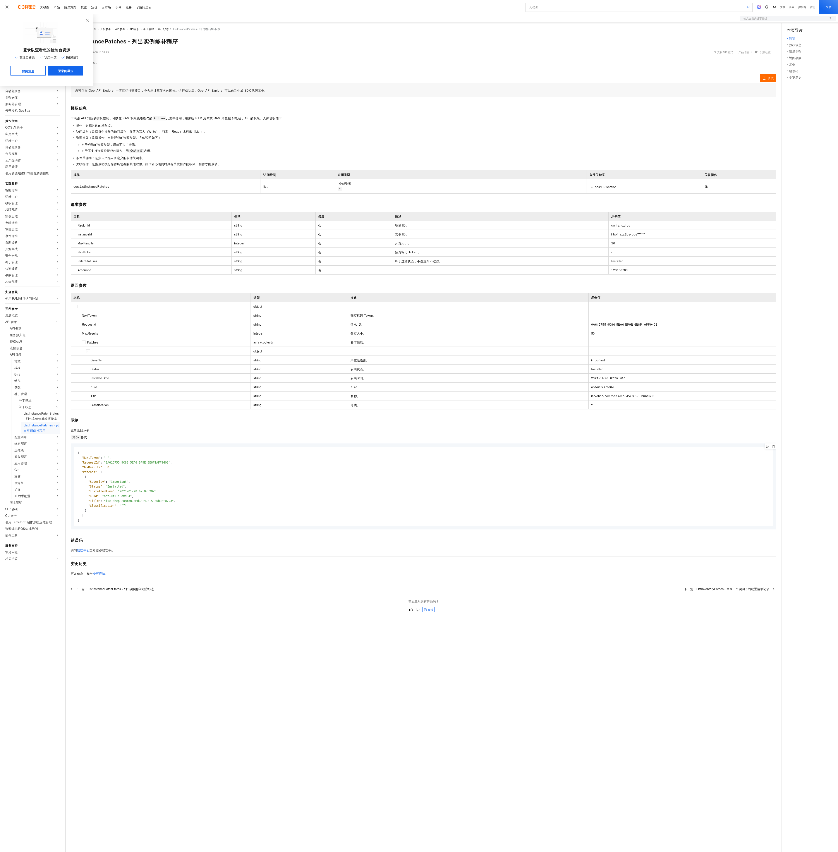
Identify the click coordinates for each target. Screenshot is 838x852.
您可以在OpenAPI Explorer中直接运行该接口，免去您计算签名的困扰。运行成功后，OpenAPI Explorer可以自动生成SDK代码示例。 (171, 90)
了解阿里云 (143, 7)
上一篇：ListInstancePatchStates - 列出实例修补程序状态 (115, 589)
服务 (129, 7)
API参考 (120, 29)
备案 (791, 7)
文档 (782, 7)
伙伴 (118, 7)
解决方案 (70, 7)
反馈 (430, 609)
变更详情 (99, 573)
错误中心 (83, 550)
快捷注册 (28, 71)
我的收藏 (765, 52)
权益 (84, 7)
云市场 (106, 7)
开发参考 (105, 29)
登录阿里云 (65, 71)
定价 (94, 7)
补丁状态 (163, 29)
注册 (812, 7)
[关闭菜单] (7, 7)
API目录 (134, 29)
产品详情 (743, 52)
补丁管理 (148, 29)
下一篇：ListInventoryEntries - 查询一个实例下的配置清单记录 (726, 589)
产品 (57, 7)
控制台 (802, 7)
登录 (828, 7)
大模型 (44, 7)
